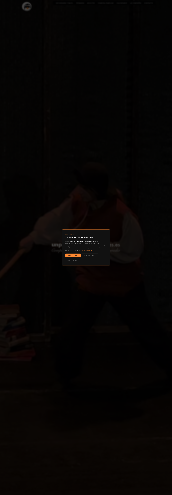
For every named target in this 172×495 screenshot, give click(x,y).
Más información (87, 250)
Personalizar (72, 260)
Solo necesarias (90, 255)
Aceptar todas (73, 255)
